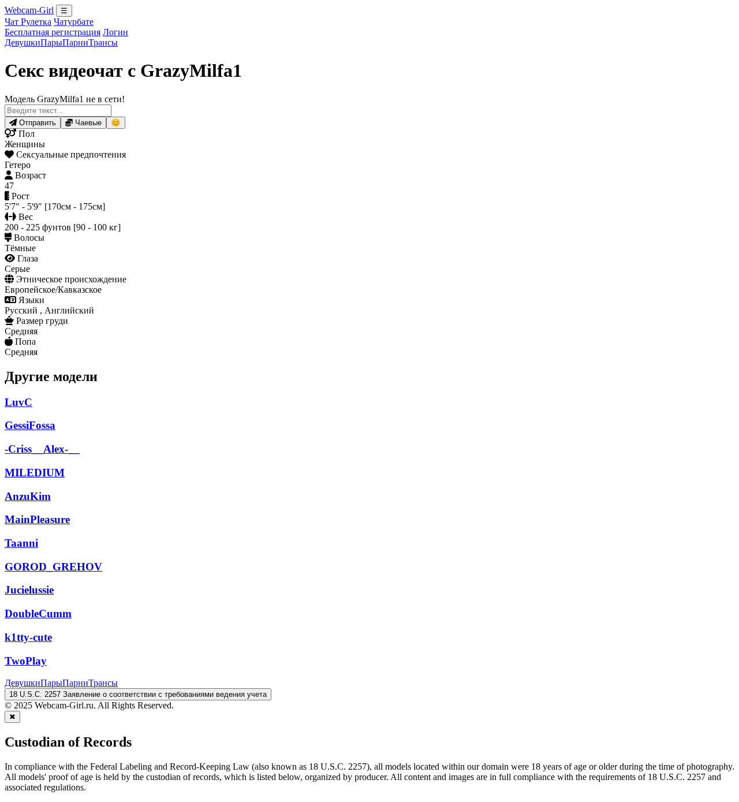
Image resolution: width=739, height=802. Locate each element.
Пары (51, 42)
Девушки (22, 42)
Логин (115, 32)
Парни (75, 42)
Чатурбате (74, 22)
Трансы (103, 42)
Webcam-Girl (29, 10)
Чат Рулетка (28, 22)
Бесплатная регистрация (52, 32)
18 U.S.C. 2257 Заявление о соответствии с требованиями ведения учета (138, 694)
